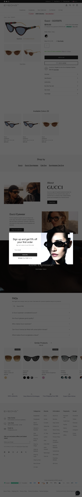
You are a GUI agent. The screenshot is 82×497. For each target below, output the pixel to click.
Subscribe (25, 254)
